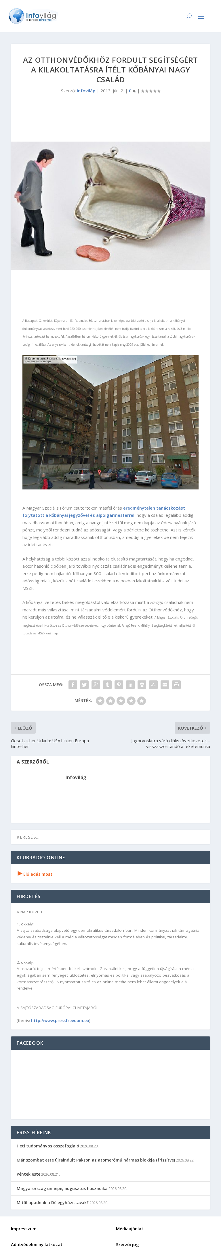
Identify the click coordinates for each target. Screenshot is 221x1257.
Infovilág (86, 90)
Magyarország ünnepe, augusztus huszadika (62, 1188)
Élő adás (35, 874)
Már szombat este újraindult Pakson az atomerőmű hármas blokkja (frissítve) (96, 1160)
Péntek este (28, 1174)
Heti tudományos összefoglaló (48, 1146)
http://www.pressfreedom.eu (60, 1020)
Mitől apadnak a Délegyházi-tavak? (53, 1202)
